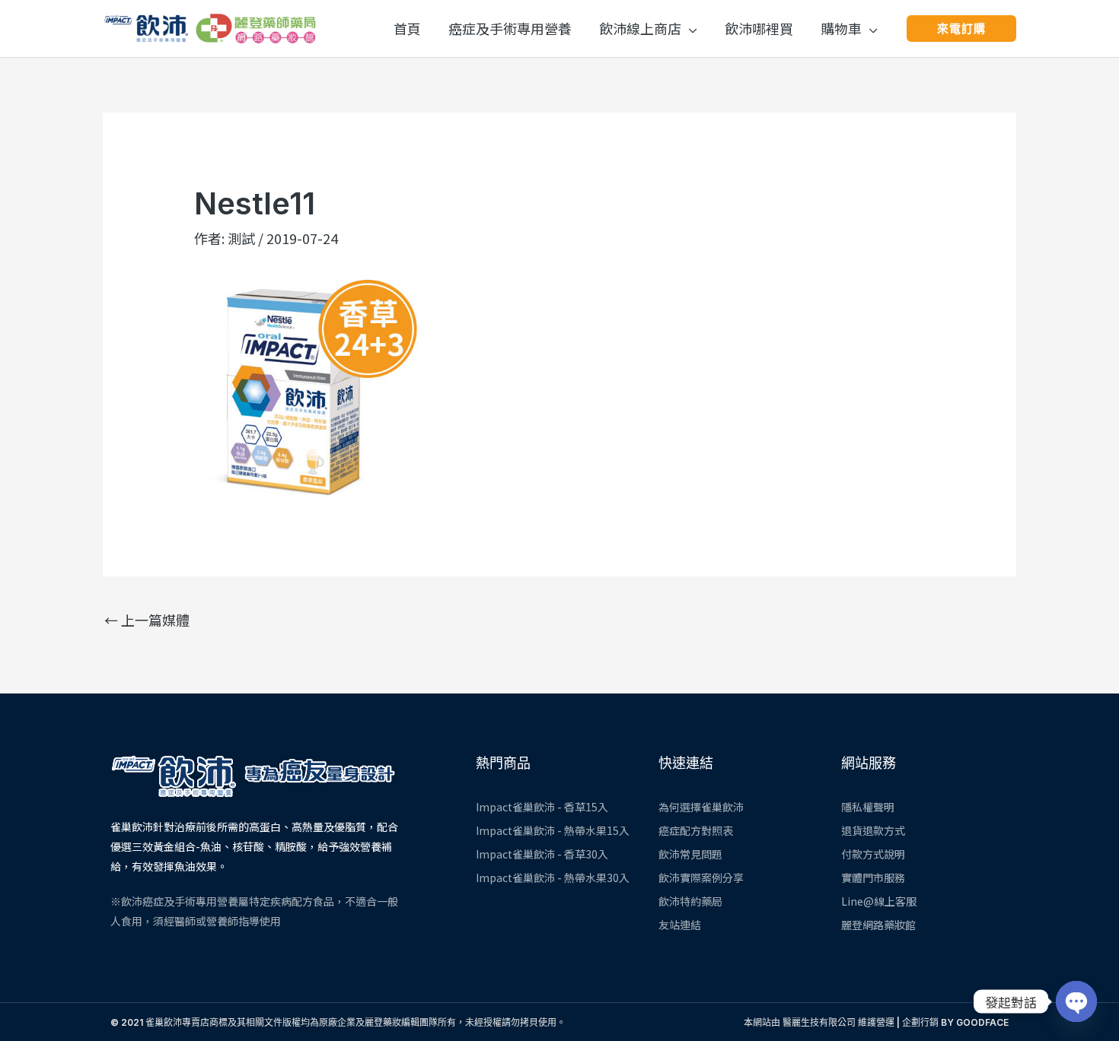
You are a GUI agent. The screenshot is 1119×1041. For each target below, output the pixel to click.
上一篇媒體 (147, 620)
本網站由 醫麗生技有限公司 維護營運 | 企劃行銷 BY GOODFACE (876, 1022)
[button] (689, 28)
